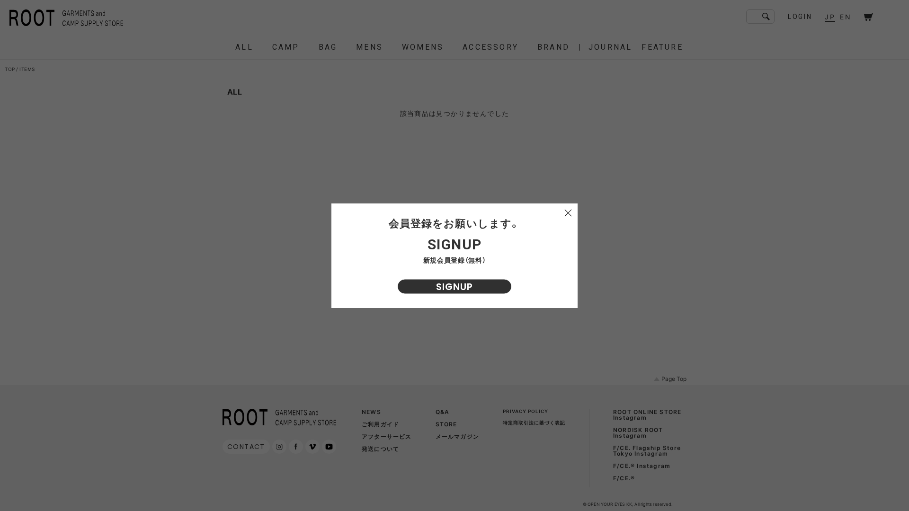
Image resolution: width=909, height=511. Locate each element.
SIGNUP (454, 286)
